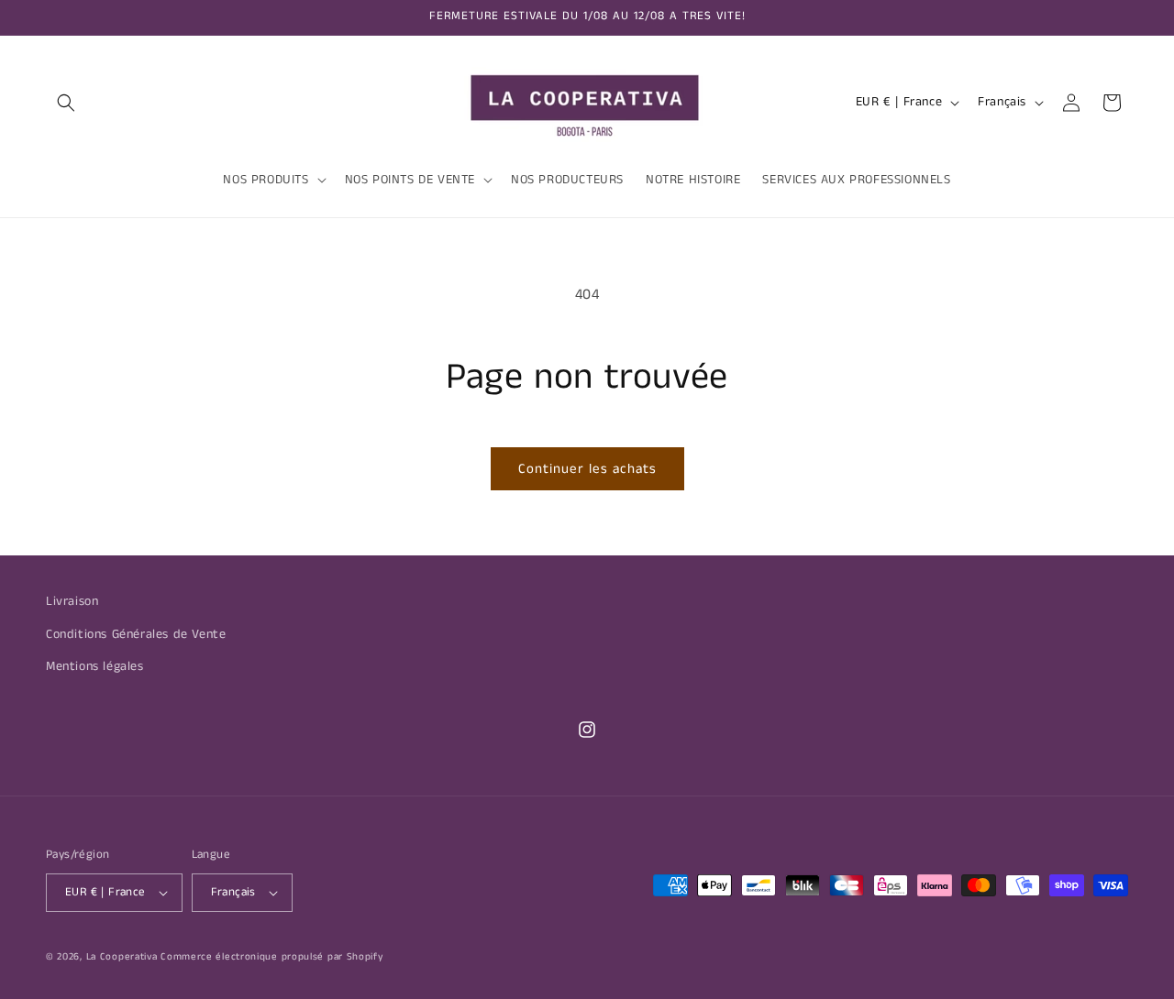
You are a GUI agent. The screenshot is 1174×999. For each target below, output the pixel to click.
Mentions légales (95, 665)
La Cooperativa (122, 957)
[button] (66, 102)
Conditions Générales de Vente (136, 633)
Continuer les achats (587, 468)
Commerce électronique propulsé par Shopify (271, 957)
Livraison (72, 601)
